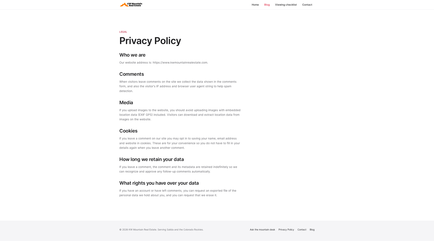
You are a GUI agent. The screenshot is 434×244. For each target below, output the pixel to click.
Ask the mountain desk (262, 229)
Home (255, 4)
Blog (267, 4)
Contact (307, 4)
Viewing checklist (286, 4)
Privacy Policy (286, 229)
